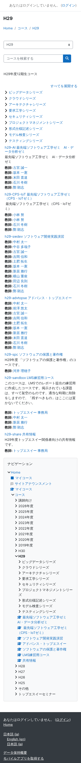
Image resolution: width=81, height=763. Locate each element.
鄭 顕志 (18, 187)
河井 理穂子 (22, 371)
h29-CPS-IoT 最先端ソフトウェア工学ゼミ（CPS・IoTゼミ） (38, 196)
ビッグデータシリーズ (26, 92)
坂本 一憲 (20, 173)
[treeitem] (40, 583)
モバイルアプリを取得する (23, 758)
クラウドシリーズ (22, 98)
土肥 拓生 (20, 261)
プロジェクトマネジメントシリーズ (36, 122)
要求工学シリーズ (22, 110)
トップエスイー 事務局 (30, 413)
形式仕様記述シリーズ (26, 128)
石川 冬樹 (20, 182)
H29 (35, 28)
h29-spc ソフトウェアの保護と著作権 (34, 354)
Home (8, 28)
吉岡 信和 (20, 257)
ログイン (68, 5)
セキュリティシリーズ (26, 116)
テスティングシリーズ (26, 141)
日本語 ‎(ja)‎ (11, 734)
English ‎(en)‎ (16, 739)
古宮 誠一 (20, 168)
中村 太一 (20, 242)
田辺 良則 (20, 281)
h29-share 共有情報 (20, 434)
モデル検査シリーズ (24, 135)
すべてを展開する (63, 86)
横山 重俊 (20, 276)
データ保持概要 (15, 753)
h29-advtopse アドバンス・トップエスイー (38, 298)
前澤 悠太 (20, 308)
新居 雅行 (20, 271)
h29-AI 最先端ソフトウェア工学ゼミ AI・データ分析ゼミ (39, 149)
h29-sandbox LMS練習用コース (29, 378)
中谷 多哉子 (22, 247)
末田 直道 (20, 178)
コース (23, 28)
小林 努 (18, 215)
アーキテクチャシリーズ (27, 104)
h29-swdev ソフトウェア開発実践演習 (34, 236)
